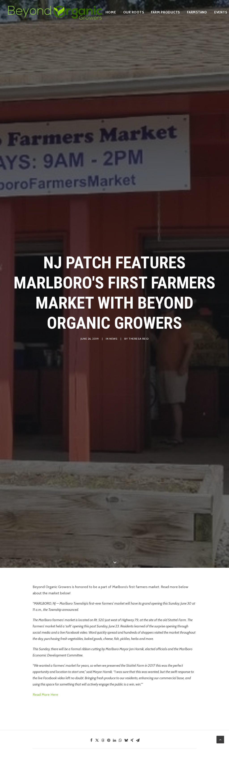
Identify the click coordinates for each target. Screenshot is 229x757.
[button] (91, 740)
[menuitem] (110, 12)
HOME (111, 12)
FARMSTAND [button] (197, 12)
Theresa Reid (138, 338)
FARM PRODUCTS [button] (165, 12)
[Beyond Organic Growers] (54, 12)
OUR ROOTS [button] (133, 12)
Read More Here (45, 694)
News (113, 338)
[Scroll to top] (220, 739)
